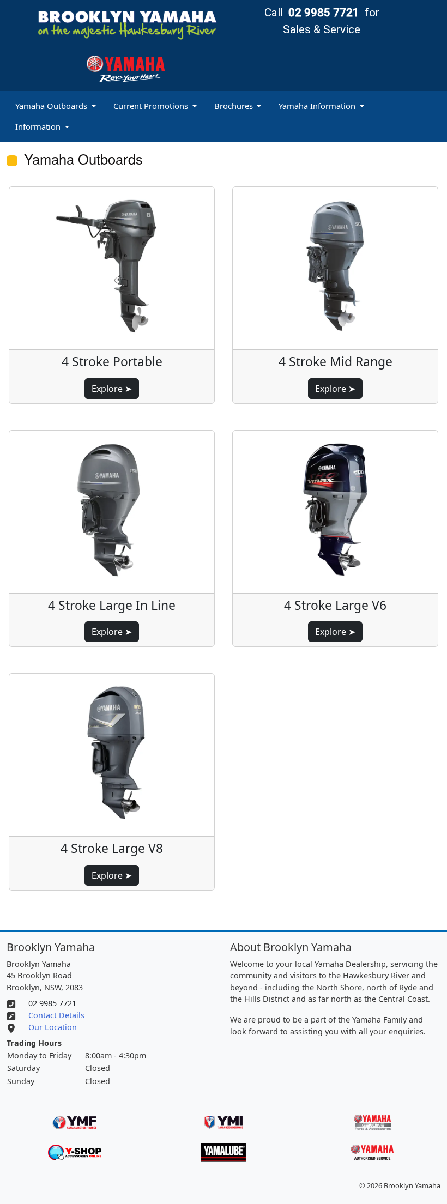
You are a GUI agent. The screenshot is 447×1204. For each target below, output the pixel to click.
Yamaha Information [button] (318, 105)
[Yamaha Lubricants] (223, 1151)
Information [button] (39, 126)
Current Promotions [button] (151, 105)
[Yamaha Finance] (74, 1121)
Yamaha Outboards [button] (52, 105)
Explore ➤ (112, 389)
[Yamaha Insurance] (223, 1121)
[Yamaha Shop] (74, 1151)
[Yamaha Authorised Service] (372, 1151)
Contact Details (56, 1015)
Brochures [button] (234, 105)
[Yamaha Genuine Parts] (372, 1121)
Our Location (52, 1027)
